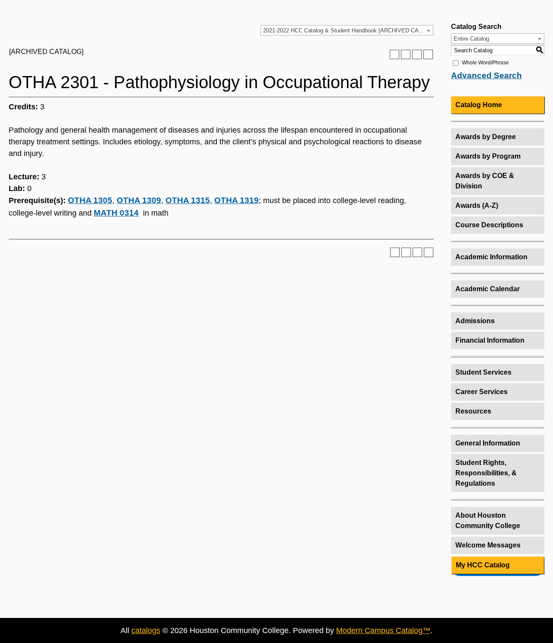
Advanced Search (486, 75)
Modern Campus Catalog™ (383, 630)
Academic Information (491, 257)
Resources (473, 411)
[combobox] (347, 30)
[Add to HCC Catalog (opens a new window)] (394, 54)
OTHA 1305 (90, 200)
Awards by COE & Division (484, 181)
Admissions (475, 321)
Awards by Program (488, 156)
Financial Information (489, 340)
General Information (487, 443)
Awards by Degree (485, 136)
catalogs (145, 630)
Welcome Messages (488, 545)
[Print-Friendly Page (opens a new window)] (417, 54)
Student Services (483, 372)
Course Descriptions (489, 225)
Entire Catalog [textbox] (471, 38)
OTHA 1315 (187, 200)
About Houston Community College (487, 520)
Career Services (481, 391)
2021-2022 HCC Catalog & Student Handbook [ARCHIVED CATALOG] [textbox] (348, 30)
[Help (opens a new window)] (428, 54)
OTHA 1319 (236, 200)
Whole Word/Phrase (485, 63)
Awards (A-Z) (476, 205)
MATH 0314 (116, 212)
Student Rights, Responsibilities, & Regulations (486, 473)
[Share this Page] (405, 54)
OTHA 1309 (139, 200)
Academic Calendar (487, 289)
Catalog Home (478, 104)
